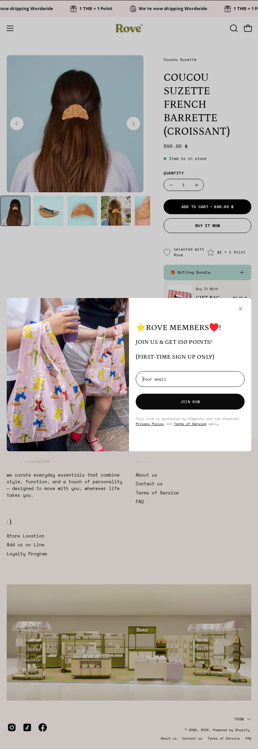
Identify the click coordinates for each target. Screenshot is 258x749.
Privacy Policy (150, 423)
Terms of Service (190, 423)
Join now (190, 401)
